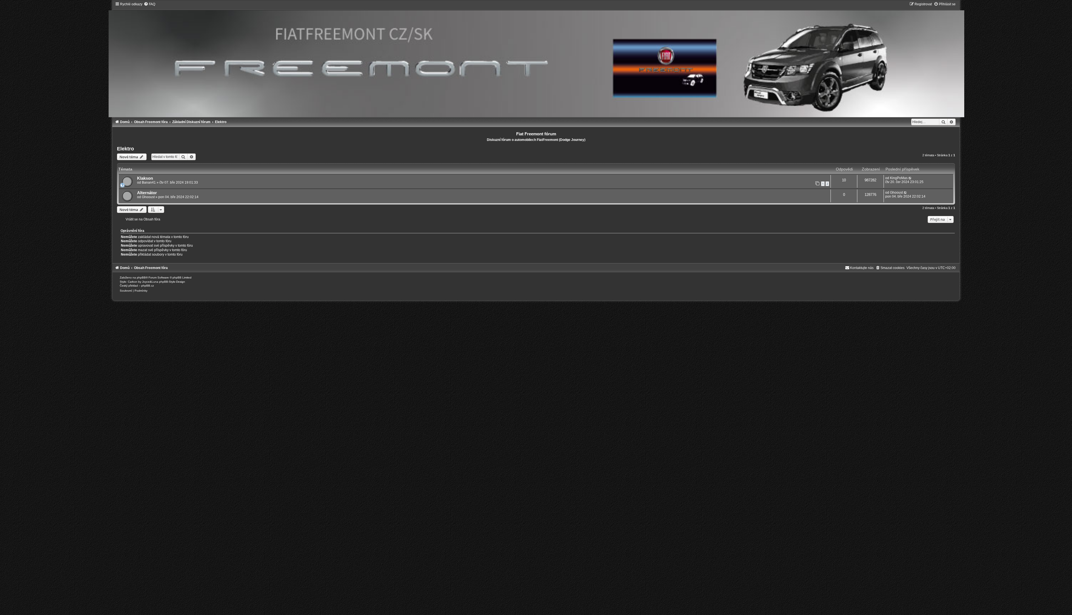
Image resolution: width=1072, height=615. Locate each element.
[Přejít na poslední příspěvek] (910, 178)
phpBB (141, 277)
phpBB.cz (147, 285)
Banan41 (149, 182)
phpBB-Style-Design (172, 281)
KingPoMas (899, 178)
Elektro (125, 149)
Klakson (145, 178)
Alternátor (147, 193)
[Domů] (536, 59)
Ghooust (148, 197)
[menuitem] (149, 4)
